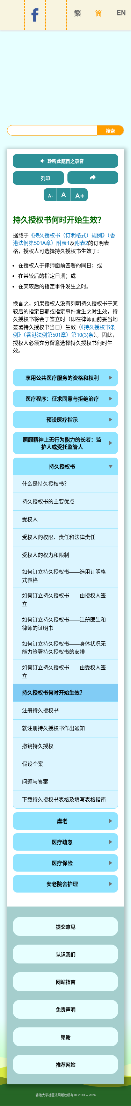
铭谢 (66, 1037)
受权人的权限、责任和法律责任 (58, 537)
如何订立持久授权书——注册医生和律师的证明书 (64, 624)
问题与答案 (35, 782)
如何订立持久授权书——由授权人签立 (64, 599)
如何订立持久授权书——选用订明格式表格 (64, 576)
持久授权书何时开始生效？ (53, 693)
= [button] (64, 194)
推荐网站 (65, 1065)
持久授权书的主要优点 (48, 501)
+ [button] (82, 195)
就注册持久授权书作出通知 (53, 728)
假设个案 (32, 764)
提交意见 (65, 927)
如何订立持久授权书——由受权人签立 (64, 671)
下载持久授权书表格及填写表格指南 (64, 799)
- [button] (52, 195)
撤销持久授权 (37, 746)
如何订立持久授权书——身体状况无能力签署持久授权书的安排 (64, 648)
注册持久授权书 (40, 710)
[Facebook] (34, 15)
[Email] (92, 177)
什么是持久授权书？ (45, 484)
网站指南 (65, 982)
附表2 (81, 243)
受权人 (30, 519)
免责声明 (65, 1009)
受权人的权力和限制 (45, 555)
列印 (45, 178)
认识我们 (65, 954)
